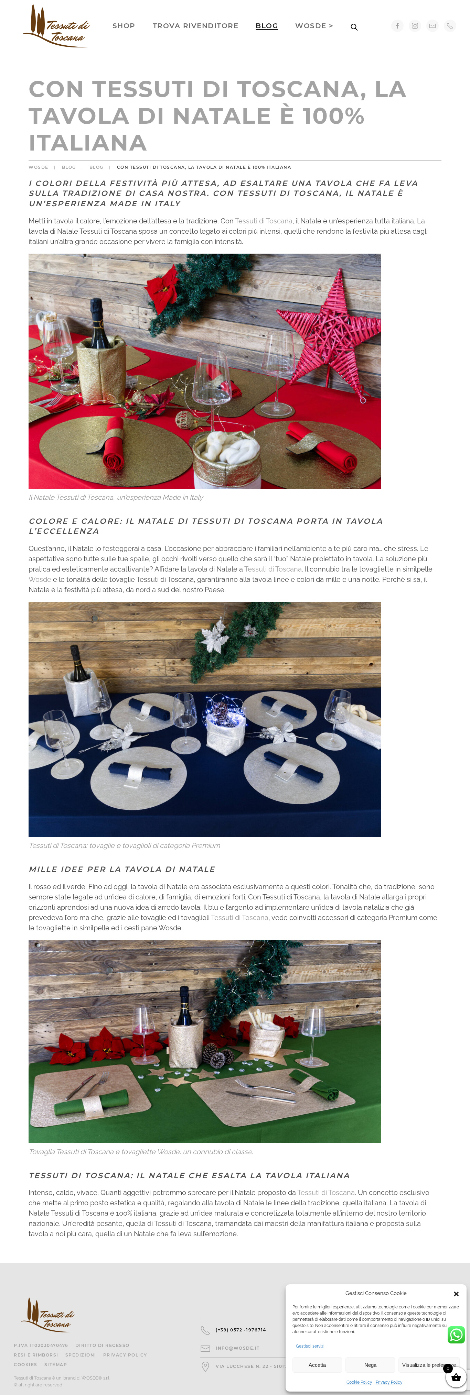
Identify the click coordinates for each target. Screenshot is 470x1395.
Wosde (40, 579)
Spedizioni (80, 1355)
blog (267, 26)
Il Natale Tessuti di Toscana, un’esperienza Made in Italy (116, 497)
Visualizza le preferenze (429, 1365)
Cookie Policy (359, 1382)
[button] (456, 1293)
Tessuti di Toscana (263, 221)
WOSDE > (314, 26)
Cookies (26, 1364)
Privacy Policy (389, 1382)
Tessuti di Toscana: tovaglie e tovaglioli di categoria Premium (124, 845)
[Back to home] (57, 26)
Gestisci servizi (310, 1346)
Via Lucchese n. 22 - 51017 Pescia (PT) (268, 1366)
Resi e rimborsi (36, 1355)
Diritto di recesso (102, 1345)
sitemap (55, 1364)
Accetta (317, 1365)
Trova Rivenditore (196, 26)
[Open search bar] (354, 25)
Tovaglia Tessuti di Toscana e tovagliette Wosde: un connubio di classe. (141, 1152)
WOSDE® (92, 1378)
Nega (370, 1365)
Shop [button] (124, 26)
